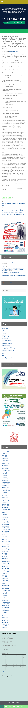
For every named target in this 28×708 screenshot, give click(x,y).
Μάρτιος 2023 (5, 519)
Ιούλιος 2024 (4, 492)
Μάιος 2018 (4, 615)
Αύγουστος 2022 (5, 531)
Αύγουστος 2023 (5, 511)
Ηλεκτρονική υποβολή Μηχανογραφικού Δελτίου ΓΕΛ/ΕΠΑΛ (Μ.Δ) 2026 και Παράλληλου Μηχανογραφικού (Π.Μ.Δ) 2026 (13, 269)
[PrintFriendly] (8, 196)
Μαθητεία (23, 203)
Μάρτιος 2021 (5, 560)
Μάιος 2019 (4, 597)
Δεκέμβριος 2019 (5, 585)
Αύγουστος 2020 (5, 571)
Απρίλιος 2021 (5, 558)
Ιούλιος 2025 (4, 473)
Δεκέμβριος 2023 (5, 504)
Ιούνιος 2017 (4, 625)
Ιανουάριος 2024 (5, 502)
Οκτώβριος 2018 (5, 607)
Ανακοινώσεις (5, 203)
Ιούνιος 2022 (4, 534)
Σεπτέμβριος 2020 (6, 570)
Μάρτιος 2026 (5, 460)
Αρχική (9, 203)
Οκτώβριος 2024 (5, 489)
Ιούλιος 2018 (4, 612)
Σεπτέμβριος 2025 (6, 470)
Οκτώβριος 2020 (5, 568)
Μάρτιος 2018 (5, 619)
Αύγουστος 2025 (5, 472)
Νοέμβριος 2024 (5, 487)
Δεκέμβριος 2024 (5, 485)
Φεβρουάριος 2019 (6, 602)
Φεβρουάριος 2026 (6, 462)
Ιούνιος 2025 (4, 475)
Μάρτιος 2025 (5, 480)
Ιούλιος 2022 (4, 533)
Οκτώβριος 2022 (5, 527)
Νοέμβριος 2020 (5, 566)
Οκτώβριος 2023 (5, 507)
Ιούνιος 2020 (4, 575)
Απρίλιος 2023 (5, 517)
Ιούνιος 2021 (4, 554)
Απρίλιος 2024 (5, 497)
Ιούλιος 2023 (4, 512)
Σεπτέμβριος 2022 (6, 529)
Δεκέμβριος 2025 (5, 465)
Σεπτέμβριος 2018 (6, 609)
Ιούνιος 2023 (4, 514)
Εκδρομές (4, 335)
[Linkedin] (6, 196)
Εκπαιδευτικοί (5, 338)
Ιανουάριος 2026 (5, 463)
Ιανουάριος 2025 (5, 483)
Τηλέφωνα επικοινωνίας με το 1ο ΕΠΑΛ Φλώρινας (12, 262)
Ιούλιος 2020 (4, 573)
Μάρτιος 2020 (5, 580)
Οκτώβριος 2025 (5, 468)
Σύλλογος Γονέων (5, 358)
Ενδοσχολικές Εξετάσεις (7, 340)
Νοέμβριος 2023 (5, 505)
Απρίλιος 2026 (5, 458)
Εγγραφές (14, 203)
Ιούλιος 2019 (4, 593)
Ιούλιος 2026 (4, 453)
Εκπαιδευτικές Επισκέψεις (7, 336)
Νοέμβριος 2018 (5, 605)
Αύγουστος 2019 (5, 592)
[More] (10, 196)
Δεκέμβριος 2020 (5, 565)
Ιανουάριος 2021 (5, 563)
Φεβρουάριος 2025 (6, 482)
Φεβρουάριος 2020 (6, 582)
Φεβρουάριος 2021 (6, 561)
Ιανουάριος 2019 (5, 603)
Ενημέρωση (18, 203)
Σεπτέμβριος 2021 (6, 549)
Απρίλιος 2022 (5, 538)
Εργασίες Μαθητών (6, 345)
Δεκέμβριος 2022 (5, 524)
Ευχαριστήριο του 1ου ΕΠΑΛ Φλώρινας (12, 209)
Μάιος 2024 (4, 495)
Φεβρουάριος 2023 (6, 521)
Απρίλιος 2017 (5, 627)
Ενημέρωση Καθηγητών (6, 343)
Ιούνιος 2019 (4, 595)
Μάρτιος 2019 (5, 600)
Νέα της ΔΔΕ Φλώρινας (10, 283)
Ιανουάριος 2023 (5, 522)
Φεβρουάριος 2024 (6, 500)
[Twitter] (4, 196)
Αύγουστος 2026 (5, 451)
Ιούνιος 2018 (4, 614)
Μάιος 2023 (4, 516)
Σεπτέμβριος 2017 (6, 624)
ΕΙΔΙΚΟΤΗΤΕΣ (7, 207)
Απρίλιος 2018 (5, 617)
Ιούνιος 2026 (4, 455)
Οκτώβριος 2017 (5, 622)
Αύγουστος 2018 (5, 610)
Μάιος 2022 (4, 536)
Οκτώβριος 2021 (5, 548)
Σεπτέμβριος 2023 (6, 509)
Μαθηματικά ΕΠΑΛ (6, 352)
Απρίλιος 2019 (5, 598)
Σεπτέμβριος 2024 (6, 490)
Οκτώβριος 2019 (5, 588)
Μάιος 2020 (4, 576)
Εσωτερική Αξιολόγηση (7, 347)
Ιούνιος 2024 (4, 494)
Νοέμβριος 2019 (5, 587)
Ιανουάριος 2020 (5, 583)
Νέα (3, 205)
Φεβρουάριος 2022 (6, 541)
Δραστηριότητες (5, 331)
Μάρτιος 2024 (5, 499)
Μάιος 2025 (4, 477)
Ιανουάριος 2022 (5, 543)
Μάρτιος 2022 (5, 539)
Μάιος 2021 (4, 556)
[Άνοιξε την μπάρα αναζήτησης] (26, 2)
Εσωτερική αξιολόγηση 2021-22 (8, 350)
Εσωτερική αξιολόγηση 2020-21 (8, 348)
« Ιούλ (3, 671)
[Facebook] (3, 196)
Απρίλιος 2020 (5, 578)
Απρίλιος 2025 (5, 478)
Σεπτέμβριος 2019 (6, 590)
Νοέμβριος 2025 (5, 467)
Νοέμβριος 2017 (5, 620)
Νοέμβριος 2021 (5, 546)
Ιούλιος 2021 (4, 553)
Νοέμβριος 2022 (5, 526)
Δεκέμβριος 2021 (5, 544)
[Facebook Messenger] (18, 706)
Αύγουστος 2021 (5, 551)
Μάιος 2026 (4, 456)
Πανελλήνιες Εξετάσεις (7, 357)
